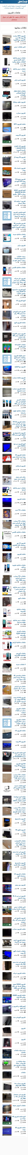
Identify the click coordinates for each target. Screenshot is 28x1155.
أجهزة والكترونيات (19, 8)
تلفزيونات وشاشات (9, 8)
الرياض (5, 6)
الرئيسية (24, 6)
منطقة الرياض (11, 6)
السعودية (18, 6)
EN (2, 2)
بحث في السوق (18, 32)
